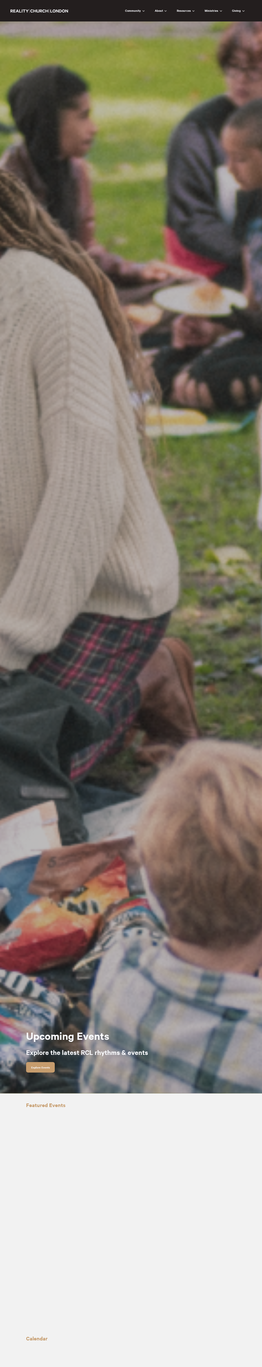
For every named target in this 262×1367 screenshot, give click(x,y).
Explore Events (40, 1067)
